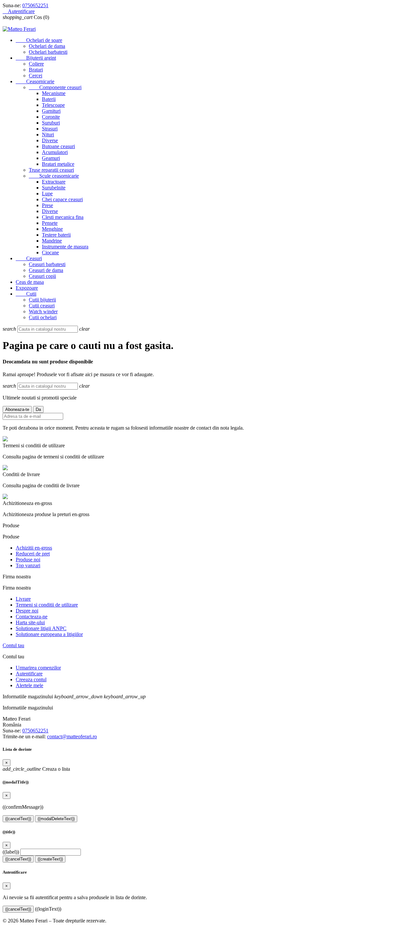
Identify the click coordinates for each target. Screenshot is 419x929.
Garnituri (51, 111)
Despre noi (27, 610)
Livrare (23, 599)
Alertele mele (29, 685)
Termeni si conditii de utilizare (47, 605)
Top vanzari (28, 565)
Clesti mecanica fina (62, 217)
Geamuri (51, 158)
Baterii (49, 99)
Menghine (52, 229)
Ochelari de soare (39, 40)
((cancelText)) (18, 818)
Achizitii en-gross (34, 548)
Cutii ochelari (43, 317)
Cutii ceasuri (42, 305)
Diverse (50, 140)
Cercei (35, 75)
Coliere (36, 64)
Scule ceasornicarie (54, 176)
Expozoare (27, 288)
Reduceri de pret (33, 553)
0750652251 (35, 5)
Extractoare (53, 181)
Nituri (48, 134)
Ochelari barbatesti (48, 52)
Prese (47, 205)
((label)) (11, 852)
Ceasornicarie (35, 81)
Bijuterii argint (36, 58)
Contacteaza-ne (31, 616)
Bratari (36, 69)
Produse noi (28, 559)
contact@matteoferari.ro (72, 736)
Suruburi (51, 123)
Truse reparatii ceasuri (51, 170)
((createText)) (50, 859)
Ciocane (50, 252)
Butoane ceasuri (58, 146)
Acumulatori (55, 152)
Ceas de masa (30, 282)
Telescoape (53, 105)
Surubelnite (53, 187)
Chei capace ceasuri (62, 199)
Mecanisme (53, 93)
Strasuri (50, 128)
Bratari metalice (58, 164)
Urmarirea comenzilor (38, 667)
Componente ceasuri (55, 87)
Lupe (47, 193)
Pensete (50, 223)
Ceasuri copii (42, 276)
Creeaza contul (31, 679)
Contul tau (13, 645)
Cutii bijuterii (42, 299)
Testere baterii (56, 235)
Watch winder (43, 311)
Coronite (51, 117)
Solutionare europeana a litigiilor (49, 634)
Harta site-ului (30, 622)
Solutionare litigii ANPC (41, 628)
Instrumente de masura (65, 246)
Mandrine (52, 240)
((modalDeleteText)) (56, 818)
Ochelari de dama (47, 46)
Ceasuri (29, 258)
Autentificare (29, 673)
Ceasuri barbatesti (47, 264)
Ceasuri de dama (46, 270)
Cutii (26, 294)
